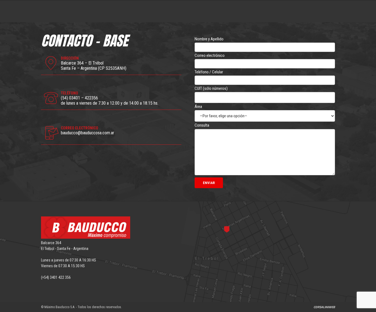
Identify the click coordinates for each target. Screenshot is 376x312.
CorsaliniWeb (324, 307)
